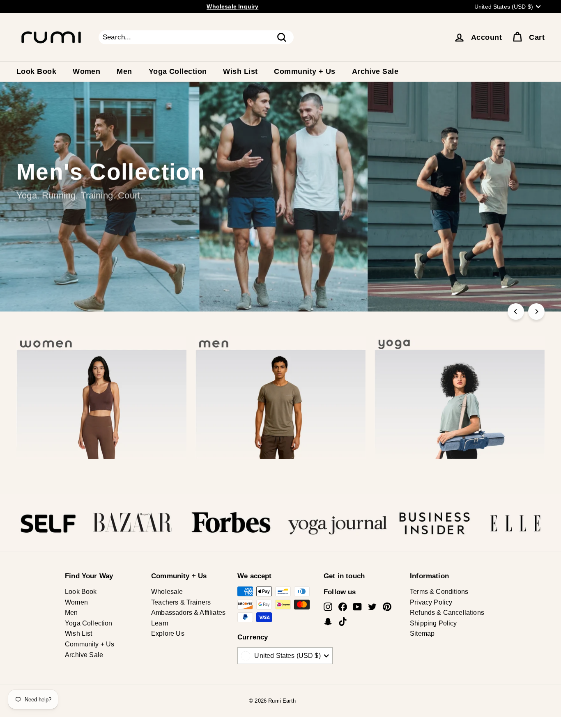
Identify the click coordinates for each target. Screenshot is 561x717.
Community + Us (304, 71)
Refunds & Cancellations (447, 612)
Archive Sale (375, 71)
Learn (159, 623)
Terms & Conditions (439, 591)
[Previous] (516, 311)
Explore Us (167, 633)
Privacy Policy (431, 602)
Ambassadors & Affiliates (188, 612)
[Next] (536, 311)
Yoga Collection (178, 71)
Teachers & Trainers (181, 602)
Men (124, 71)
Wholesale (167, 591)
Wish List (240, 71)
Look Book (36, 71)
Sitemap (422, 633)
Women (86, 71)
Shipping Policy (433, 623)
